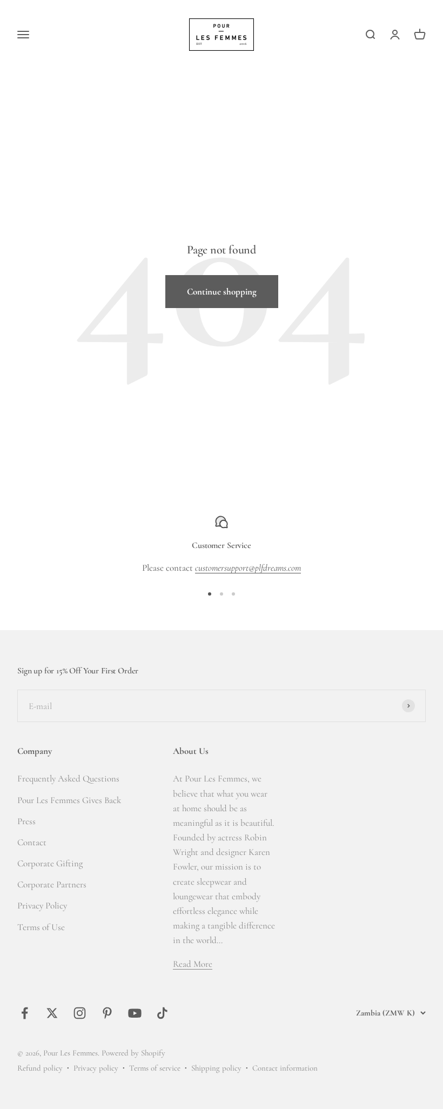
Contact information (285, 1068)
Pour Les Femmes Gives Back (69, 800)
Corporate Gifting (50, 863)
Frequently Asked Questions (68, 778)
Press (26, 821)
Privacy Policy (42, 905)
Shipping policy (216, 1068)
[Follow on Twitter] (52, 1013)
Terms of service (154, 1068)
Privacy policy (95, 1068)
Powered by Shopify (133, 1053)
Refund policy (40, 1068)
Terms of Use (41, 927)
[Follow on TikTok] (162, 1013)
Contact (31, 842)
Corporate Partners (51, 884)
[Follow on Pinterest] (107, 1013)
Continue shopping (222, 291)
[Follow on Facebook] (24, 1013)
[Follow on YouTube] (134, 1013)
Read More (192, 964)
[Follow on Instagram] (79, 1013)
